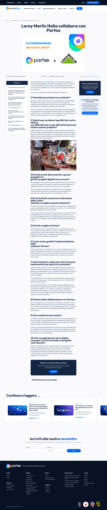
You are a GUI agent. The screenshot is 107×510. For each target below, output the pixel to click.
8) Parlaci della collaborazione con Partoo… (16, 122)
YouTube (47, 487)
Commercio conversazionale (71, 482)
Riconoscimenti (29, 481)
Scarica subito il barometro (90, 113)
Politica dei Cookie (30, 488)
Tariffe (26, 2)
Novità (39, 8)
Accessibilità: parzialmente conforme (32, 491)
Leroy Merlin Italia (49, 82)
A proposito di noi (30, 475)
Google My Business (69, 484)
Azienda (28, 473)
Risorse (33, 2)
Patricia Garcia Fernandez (18, 76)
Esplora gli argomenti (48, 8)
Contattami (53, 371)
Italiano (86, 479)
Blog (7, 20)
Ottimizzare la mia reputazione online (72, 478)
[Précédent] (99, 395)
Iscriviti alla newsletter (50, 479)
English (85, 477)
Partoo (8, 473)
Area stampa (29, 479)
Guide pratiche (69, 473)
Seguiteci (47, 485)
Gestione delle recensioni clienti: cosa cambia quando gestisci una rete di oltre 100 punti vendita (38, 407)
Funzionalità (10, 2)
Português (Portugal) (89, 483)
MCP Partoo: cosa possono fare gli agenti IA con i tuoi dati (84, 407)
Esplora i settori (62, 8)
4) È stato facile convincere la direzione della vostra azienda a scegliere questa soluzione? (15, 104)
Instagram (47, 491)
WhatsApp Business (69, 486)
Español (86, 481)
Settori (19, 2)
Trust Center (9, 487)
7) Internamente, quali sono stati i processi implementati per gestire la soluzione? (16, 117)
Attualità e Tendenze (29, 8)
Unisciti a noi (28, 477)
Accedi (83, 2)
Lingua (86, 473)
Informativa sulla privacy (31, 487)
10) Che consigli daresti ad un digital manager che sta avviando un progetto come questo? (17, 129)
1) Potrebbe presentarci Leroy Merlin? (16, 87)
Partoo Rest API (10, 489)
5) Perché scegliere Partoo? (14, 107)
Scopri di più (42, 2)
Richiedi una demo (93, 2)
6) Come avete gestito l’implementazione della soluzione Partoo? (15, 112)
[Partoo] (13, 8)
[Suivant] (94, 395)
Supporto (8, 483)
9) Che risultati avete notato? (14, 125)
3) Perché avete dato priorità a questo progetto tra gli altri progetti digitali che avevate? (16, 98)
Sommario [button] (17, 83)
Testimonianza (14, 20)
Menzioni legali (29, 485)
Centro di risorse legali (31, 483)
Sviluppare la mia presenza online (72, 475)
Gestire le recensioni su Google (72, 480)
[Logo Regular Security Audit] (99, 504)
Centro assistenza (10, 485)
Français (86, 475)
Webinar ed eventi (49, 477)
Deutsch (86, 485)
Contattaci (90, 92)
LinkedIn (47, 489)
